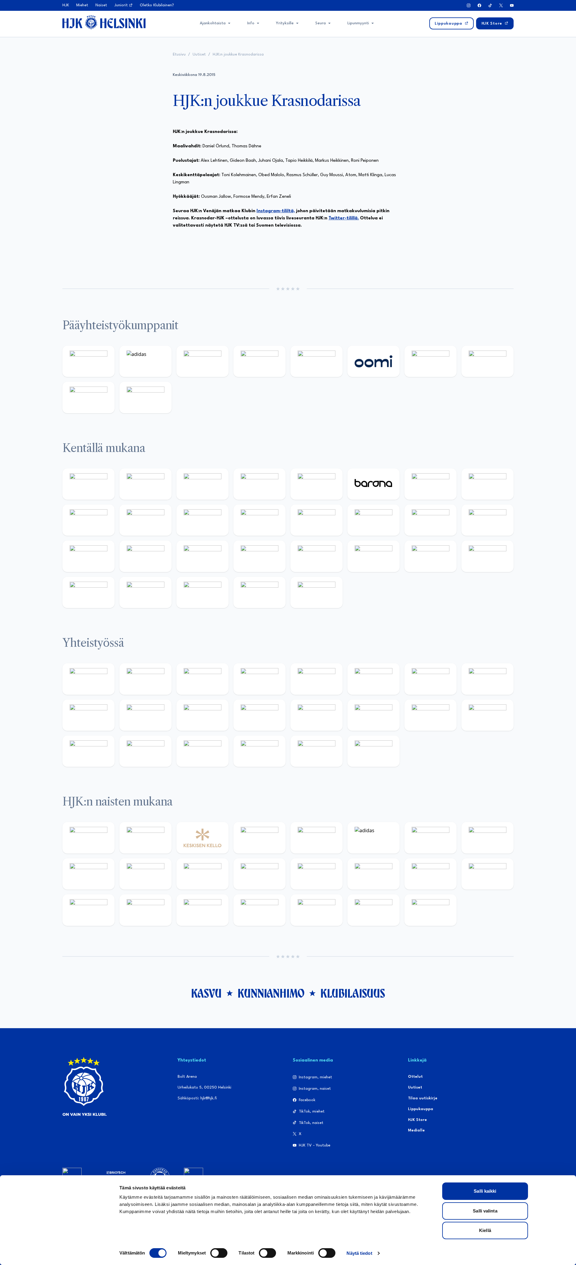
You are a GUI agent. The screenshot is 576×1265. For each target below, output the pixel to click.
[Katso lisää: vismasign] (202, 592)
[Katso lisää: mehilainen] (145, 397)
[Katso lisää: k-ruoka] (487, 556)
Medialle (416, 1130)
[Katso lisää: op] (259, 361)
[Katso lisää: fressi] (145, 874)
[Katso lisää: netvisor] (145, 592)
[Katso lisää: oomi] (373, 361)
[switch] (218, 1253)
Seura (320, 23)
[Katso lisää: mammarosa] (316, 751)
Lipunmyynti (358, 23)
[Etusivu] (104, 22)
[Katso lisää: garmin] (259, 715)
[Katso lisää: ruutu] (316, 361)
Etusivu (179, 54)
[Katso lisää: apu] (259, 520)
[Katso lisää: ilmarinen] (430, 520)
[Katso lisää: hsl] (259, 556)
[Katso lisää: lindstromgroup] (88, 715)
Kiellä (485, 1230)
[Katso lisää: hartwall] (202, 361)
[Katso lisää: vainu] (430, 837)
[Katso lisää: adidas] (145, 361)
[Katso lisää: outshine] (202, 715)
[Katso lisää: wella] (202, 874)
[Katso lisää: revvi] (88, 361)
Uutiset (199, 54)
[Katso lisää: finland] (373, 874)
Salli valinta (485, 1210)
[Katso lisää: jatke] (145, 520)
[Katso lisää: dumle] (373, 556)
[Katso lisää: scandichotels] (316, 592)
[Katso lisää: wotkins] (430, 678)
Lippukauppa (420, 1109)
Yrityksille (285, 23)
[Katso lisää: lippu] (373, 715)
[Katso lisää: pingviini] (202, 484)
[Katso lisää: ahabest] (88, 751)
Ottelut (415, 1077)
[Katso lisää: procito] (259, 751)
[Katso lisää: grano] (430, 556)
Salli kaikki (485, 1191)
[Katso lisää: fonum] (487, 837)
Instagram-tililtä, (275, 211)
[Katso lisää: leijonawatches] (202, 520)
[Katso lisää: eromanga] (259, 678)
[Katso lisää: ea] (88, 592)
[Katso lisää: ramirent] (202, 556)
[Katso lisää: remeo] (259, 592)
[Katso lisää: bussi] (487, 520)
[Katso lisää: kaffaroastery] (316, 678)
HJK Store (417, 1120)
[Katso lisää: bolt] (430, 361)
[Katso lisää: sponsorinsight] (373, 751)
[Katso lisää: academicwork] (88, 556)
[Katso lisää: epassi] (259, 874)
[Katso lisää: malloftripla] (145, 556)
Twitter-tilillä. (343, 218)
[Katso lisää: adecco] (430, 484)
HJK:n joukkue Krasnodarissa (238, 54)
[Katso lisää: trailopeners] (259, 484)
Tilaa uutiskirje (422, 1098)
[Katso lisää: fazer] (316, 556)
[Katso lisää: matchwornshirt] (487, 715)
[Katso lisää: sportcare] (145, 751)
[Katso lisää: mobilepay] (88, 484)
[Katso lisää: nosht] (202, 678)
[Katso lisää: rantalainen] (145, 837)
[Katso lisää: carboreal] (145, 484)
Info (250, 23)
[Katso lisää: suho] (202, 751)
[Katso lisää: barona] (373, 484)
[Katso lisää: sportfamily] (316, 715)
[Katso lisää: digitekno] (88, 520)
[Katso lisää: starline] (373, 520)
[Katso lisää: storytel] (487, 484)
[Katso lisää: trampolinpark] (88, 678)
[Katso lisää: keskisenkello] (202, 837)
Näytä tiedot (359, 1253)
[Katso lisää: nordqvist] (316, 484)
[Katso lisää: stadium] (88, 397)
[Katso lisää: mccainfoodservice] (373, 678)
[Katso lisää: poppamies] (145, 678)
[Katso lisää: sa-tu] (145, 715)
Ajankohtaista (213, 23)
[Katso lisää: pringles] (487, 678)
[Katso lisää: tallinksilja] (487, 361)
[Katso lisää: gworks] (430, 715)
